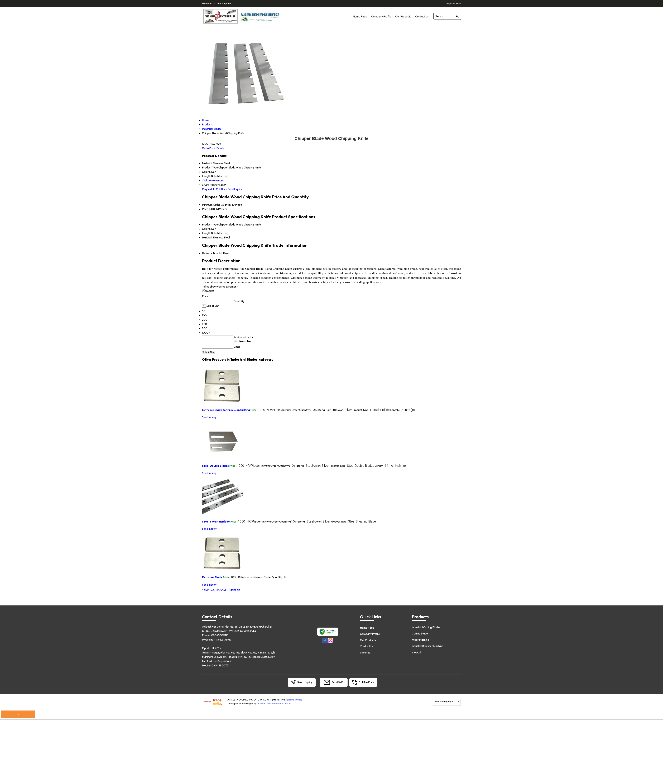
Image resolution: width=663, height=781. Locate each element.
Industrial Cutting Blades (426, 627)
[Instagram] (330, 642)
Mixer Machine (420, 639)
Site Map (365, 652)
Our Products (403, 16)
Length (206, 233)
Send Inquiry (235, 189)
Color (205, 228)
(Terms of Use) (294, 699)
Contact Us (422, 16)
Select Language (444, 701)
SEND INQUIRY (211, 590)
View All (416, 652)
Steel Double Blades (215, 465)
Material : (325, 410)
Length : (402, 410)
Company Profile (381, 16)
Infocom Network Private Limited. (274, 703)
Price (205, 209)
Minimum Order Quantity (216, 204)
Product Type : (371, 410)
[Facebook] (325, 642)
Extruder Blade (212, 577)
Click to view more (213, 180)
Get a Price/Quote (213, 148)
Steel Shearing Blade (216, 521)
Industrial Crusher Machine (427, 646)
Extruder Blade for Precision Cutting (226, 410)
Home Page (360, 16)
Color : (344, 410)
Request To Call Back (214, 189)
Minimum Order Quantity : (297, 410)
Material (207, 237)
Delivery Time (210, 253)
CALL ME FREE (230, 590)
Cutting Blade (420, 633)
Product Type (210, 224)
